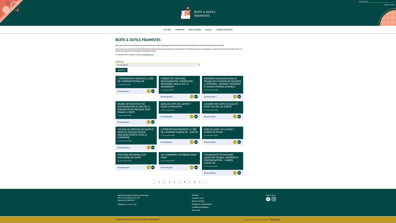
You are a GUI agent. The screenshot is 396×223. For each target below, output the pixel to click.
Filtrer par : (120, 61)
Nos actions (195, 29)
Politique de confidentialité (202, 204)
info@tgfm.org (148, 55)
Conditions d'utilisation (200, 207)
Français (386, 4)
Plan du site (196, 210)
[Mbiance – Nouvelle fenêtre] (275, 219)
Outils (208, 29)
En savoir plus (123, 91)
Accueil (167, 29)
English (392, 4)
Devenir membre (198, 201)
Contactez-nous (224, 29)
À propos (179, 29)
